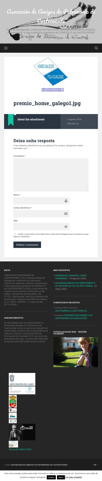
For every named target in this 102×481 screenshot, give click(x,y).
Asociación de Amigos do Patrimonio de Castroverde (51, 16)
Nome (16, 195)
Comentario (19, 156)
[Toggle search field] (96, 48)
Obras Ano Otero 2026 (20, 449)
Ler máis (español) (73, 477)
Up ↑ (96, 465)
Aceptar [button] (51, 477)
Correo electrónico (22, 208)
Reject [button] (61, 477)
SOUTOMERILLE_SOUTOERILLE (71, 310)
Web (15, 221)
